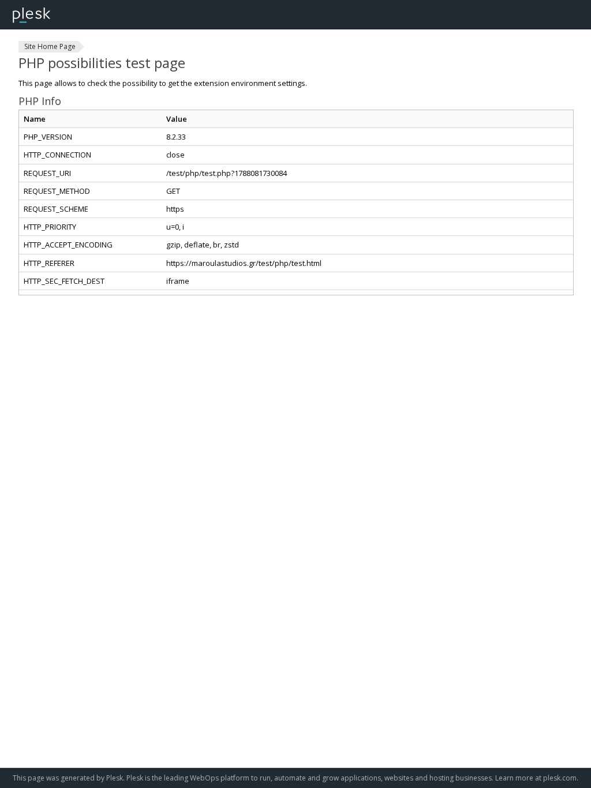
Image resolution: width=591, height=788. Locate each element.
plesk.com (560, 778)
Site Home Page (50, 46)
